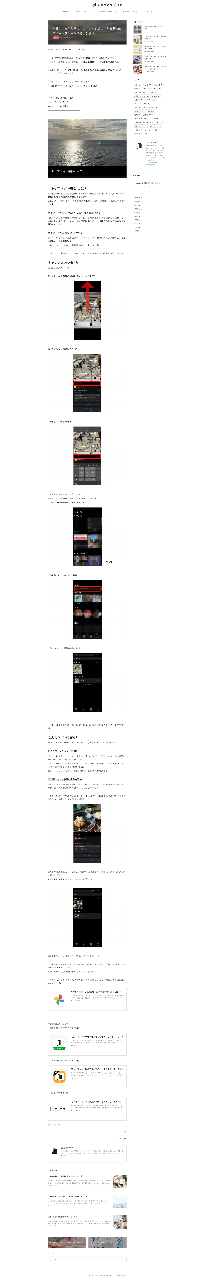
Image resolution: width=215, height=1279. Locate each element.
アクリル (158, 122)
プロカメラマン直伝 (141, 119)
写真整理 (156, 119)
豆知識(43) (51, 1125)
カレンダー (139, 126)
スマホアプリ (146, 11)
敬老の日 (158, 85)
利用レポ (138, 100)
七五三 (157, 88)
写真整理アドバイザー (107, 11)
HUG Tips (150, 100)
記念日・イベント (141, 96)
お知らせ (138, 111)
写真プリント (140, 134)
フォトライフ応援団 (129, 11)
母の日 (147, 88)
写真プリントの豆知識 (142, 115)
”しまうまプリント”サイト (83, 11)
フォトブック (151, 130)
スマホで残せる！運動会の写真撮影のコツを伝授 (65, 1176)
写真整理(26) (57, 1125)
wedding (156, 96)
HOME (65, 11)
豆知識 (56, 37)
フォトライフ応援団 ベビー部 (145, 107)
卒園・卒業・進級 (141, 92)
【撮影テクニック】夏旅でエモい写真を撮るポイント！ (67, 1196)
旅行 (153, 92)
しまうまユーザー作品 (142, 85)
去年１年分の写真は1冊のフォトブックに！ (63, 1216)
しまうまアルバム (154, 126)
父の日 (137, 88)
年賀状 (138, 130)
